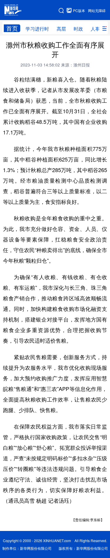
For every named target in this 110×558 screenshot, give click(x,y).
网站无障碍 (97, 10)
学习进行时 (37, 28)
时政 (78, 28)
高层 (61, 28)
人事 (95, 28)
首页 (12, 28)
